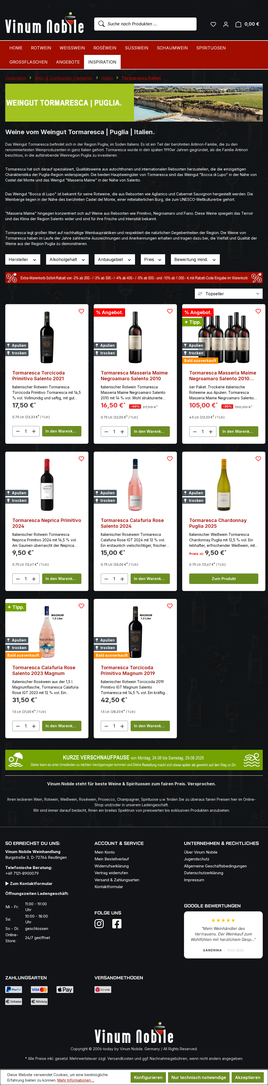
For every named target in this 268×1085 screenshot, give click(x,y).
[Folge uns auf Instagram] (102, 923)
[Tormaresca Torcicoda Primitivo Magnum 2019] (135, 632)
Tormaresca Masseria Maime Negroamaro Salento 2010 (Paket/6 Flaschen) (222, 376)
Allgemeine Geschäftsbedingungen (215, 866)
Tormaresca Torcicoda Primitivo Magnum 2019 (128, 670)
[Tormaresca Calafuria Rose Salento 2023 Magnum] (46, 632)
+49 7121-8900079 (22, 873)
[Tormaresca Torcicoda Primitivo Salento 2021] (46, 337)
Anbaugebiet (111, 259)
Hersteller (19, 259)
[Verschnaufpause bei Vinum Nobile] (134, 760)
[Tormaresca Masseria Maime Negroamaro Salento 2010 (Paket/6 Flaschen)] (223, 337)
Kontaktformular (108, 886)
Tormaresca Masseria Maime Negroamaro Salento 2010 (134, 375)
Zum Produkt (224, 578)
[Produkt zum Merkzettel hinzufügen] (81, 311)
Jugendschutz (196, 858)
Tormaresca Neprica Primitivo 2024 (46, 523)
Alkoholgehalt (63, 259)
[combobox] (145, 24)
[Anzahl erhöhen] (34, 431)
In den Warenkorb (62, 431)
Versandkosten (120, 1058)
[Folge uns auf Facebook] (115, 923)
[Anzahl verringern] (17, 431)
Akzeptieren (247, 1077)
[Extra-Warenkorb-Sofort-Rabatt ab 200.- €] (134, 277)
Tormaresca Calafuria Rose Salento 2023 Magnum (43, 670)
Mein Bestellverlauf (111, 858)
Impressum (194, 879)
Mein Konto (104, 852)
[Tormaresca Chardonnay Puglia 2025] (223, 485)
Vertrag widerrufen (111, 872)
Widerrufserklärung (111, 866)
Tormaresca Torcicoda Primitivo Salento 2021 (38, 375)
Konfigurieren (148, 1077)
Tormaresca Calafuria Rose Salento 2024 (132, 523)
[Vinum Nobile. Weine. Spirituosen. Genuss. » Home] (44, 23)
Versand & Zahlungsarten (116, 879)
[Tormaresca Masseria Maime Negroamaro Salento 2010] (135, 337)
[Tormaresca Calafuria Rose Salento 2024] (135, 485)
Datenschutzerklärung (203, 872)
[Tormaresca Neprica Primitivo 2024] (46, 485)
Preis (149, 259)
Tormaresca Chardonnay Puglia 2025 (218, 523)
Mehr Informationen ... (75, 1080)
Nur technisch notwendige (198, 1077)
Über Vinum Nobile (200, 852)
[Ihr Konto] (226, 24)
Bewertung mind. (191, 259)
